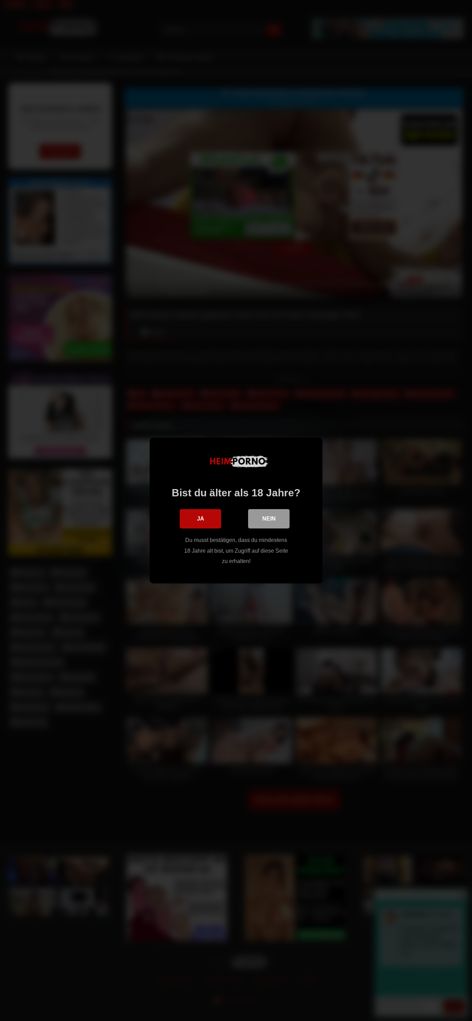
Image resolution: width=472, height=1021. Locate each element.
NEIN (269, 519)
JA (200, 519)
